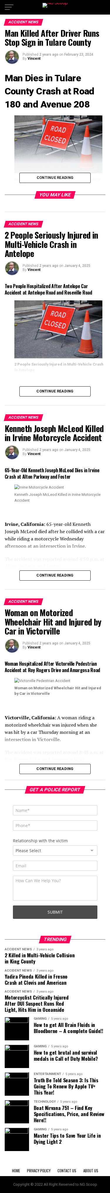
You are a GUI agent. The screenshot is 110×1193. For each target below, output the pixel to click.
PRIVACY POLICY (38, 1170)
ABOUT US (90, 1170)
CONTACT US (66, 1170)
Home (16, 1170)
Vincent (34, 59)
